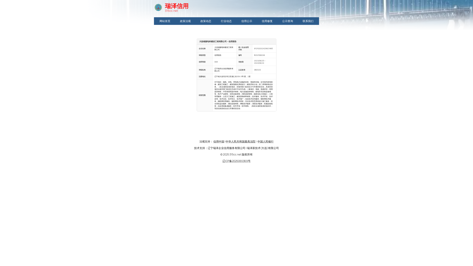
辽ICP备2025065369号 (236, 161)
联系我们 (308, 21)
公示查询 (287, 21)
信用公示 (246, 21)
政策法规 (185, 21)
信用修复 (267, 21)
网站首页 (165, 21)
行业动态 (226, 21)
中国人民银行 (265, 141)
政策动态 (205, 21)
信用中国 (218, 141)
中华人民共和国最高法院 (240, 141)
